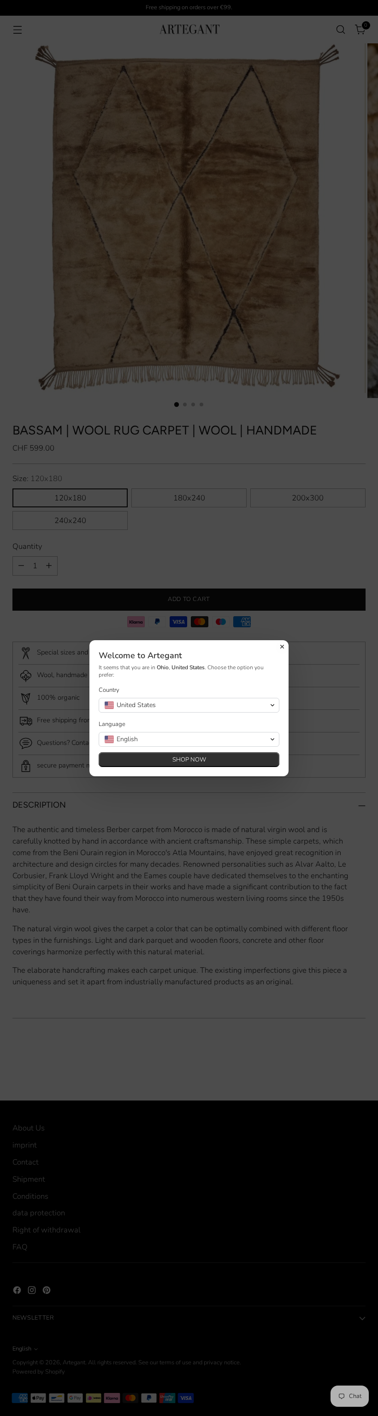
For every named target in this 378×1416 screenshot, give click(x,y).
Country (109, 690)
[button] (189, 705)
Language (112, 724)
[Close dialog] (282, 646)
